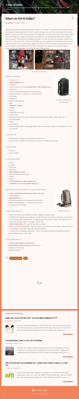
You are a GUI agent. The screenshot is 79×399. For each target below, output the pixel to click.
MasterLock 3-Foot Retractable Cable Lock (24, 183)
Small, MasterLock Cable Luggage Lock (23, 181)
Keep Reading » (68, 334)
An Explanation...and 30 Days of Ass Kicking (23, 340)
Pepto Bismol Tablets (16, 105)
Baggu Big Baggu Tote (16, 82)
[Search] (76, 5)
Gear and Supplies (15, 258)
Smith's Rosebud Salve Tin (17, 224)
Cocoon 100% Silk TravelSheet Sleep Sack (22, 193)
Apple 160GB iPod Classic (17, 172)
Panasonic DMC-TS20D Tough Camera (38, 87)
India (25, 258)
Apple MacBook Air (15, 198)
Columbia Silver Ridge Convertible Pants (21, 243)
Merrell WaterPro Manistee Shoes (19, 245)
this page (22, 48)
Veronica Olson (43, 394)
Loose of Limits (14, 4)
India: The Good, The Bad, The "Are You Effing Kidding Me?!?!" (31, 318)
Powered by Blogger (40, 390)
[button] (72, 18)
